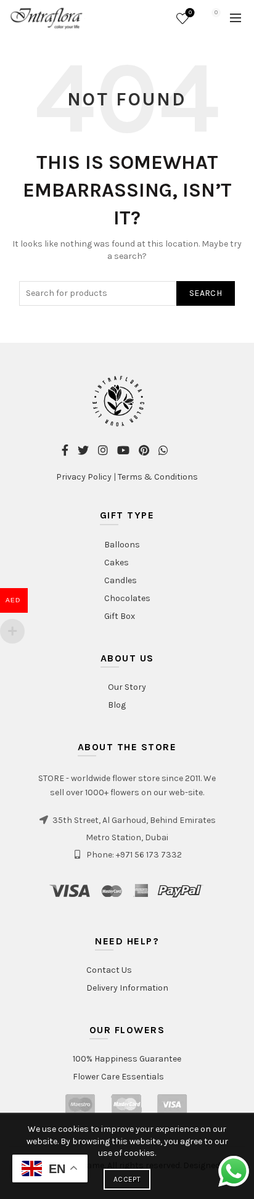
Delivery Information (127, 988)
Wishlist (190, 12)
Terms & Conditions (158, 477)
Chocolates (127, 598)
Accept (127, 1179)
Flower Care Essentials (118, 1076)
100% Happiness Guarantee (127, 1059)
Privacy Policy (84, 477)
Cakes (116, 562)
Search (205, 293)
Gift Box (119, 616)
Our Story (127, 687)
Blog (117, 705)
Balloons (122, 544)
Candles (120, 580)
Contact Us (109, 970)
